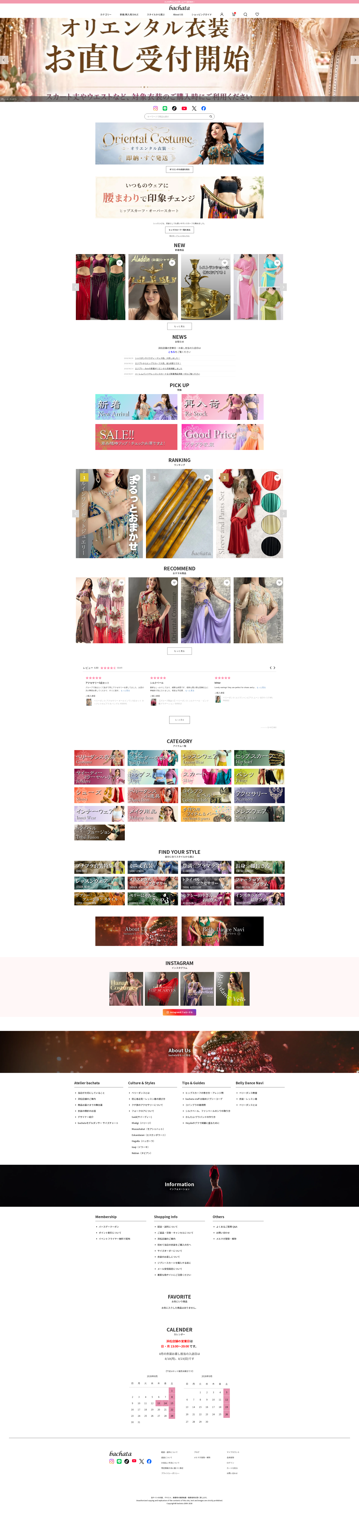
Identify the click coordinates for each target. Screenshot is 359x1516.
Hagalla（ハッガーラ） (143, 1141)
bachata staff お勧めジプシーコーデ (204, 1098)
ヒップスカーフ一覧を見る (179, 229)
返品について (166, 1457)
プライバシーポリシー (170, 1473)
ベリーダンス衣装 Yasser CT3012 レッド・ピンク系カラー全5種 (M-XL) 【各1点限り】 (101, 606)
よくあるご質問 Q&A (226, 1226)
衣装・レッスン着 (248, 1098)
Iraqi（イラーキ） (141, 1147)
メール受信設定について (169, 1268)
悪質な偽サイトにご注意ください (174, 1274)
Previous (75, 287)
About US (178, 14)
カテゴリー (105, 14)
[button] (270, 668)
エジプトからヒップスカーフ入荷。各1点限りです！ (158, 363)
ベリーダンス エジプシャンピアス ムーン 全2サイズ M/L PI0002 (248, 699)
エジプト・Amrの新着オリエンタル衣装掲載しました (158, 368)
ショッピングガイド (202, 14)
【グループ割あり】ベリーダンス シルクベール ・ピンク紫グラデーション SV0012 (183, 702)
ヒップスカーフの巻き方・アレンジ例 (205, 1092)
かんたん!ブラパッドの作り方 (201, 1117)
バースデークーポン (109, 1226)
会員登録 (230, 1457)
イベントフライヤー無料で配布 (114, 1238)
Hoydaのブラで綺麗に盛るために (202, 1123)
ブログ (196, 1452)
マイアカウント (233, 1452)
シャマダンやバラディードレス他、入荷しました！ (157, 358)
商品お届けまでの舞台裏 (90, 1105)
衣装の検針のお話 (87, 1111)
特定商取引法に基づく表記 (172, 1468)
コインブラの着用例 (196, 1105)
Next (355, 60)
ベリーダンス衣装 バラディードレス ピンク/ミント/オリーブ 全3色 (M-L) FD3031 (258, 283)
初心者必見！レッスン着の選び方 (148, 1098)
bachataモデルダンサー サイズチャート (98, 1123)
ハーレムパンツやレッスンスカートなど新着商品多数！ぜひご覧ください (167, 373)
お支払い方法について (170, 1462)
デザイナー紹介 (86, 1117)
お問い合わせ (223, 1232)
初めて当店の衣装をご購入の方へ (174, 1244)
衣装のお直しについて (168, 1256)
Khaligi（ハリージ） (142, 1123)
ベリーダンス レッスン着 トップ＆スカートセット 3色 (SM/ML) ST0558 (100, 283)
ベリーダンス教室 (248, 1092)
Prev (4, 60)
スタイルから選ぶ (156, 14)
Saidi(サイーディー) (142, 1117)
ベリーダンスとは (141, 1092)
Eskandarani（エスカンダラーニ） (149, 1135)
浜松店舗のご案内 (87, 1098)
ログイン (230, 1462)
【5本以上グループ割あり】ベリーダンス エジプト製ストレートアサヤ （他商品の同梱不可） (179, 509)
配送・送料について (167, 1226)
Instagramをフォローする (181, 1012)
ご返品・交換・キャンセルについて (175, 1232)
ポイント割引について (110, 1232)
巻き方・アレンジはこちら (179, 235)
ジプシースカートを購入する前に (174, 1262)
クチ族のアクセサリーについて (147, 1105)
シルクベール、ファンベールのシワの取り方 (208, 1111)
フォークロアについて (143, 1111)
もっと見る (179, 326)
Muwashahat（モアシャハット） (148, 1129)
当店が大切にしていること (91, 1092)
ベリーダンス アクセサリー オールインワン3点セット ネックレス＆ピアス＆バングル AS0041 (109, 509)
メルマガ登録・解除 (226, 1238)
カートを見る (232, 1468)
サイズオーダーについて (169, 1250)
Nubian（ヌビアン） (142, 1153)
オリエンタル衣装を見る (180, 169)
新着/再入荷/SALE (129, 14)
